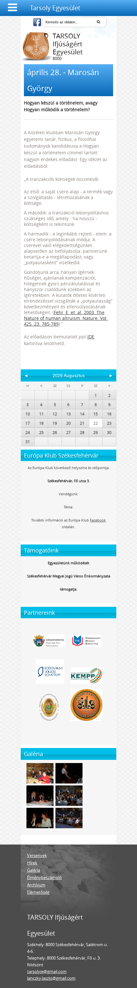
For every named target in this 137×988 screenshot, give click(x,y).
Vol (103, 318)
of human (50, 318)
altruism (71, 318)
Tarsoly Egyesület (55, 8)
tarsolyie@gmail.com (47, 971)
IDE (90, 337)
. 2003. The (93, 312)
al (79, 312)
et (73, 312)
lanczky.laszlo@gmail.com (51, 978)
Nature (31, 318)
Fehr (58, 312)
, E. (67, 312)
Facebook (98, 520)
